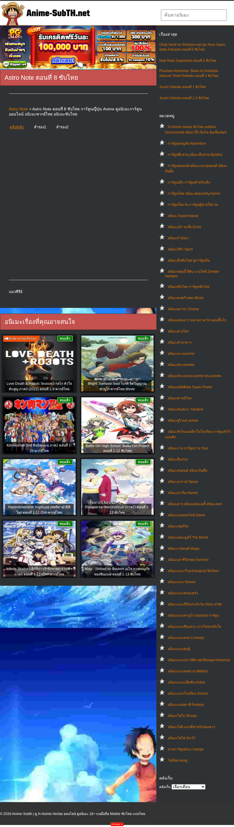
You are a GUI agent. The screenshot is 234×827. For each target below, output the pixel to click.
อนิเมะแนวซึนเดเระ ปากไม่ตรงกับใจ (194, 627)
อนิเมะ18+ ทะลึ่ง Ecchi (184, 227)
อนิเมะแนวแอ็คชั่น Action (186, 682)
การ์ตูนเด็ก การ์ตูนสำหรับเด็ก (189, 182)
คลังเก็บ (165, 787)
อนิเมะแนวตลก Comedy (186, 638)
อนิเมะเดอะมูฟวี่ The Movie (188, 537)
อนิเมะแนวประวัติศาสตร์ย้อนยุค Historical (199, 660)
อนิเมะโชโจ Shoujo (182, 716)
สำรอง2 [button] (62, 127)
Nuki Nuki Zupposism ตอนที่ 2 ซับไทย (187, 61)
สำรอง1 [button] (40, 127)
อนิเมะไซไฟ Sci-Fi (181, 738)
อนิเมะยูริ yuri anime (183, 421)
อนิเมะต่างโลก (178, 331)
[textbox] (194, 15)
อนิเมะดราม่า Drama (183, 309)
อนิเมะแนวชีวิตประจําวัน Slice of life (195, 604)
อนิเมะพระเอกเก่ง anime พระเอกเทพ (194, 376)
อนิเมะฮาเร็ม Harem (183, 493)
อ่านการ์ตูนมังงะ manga (185, 749)
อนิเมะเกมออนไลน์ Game (186, 515)
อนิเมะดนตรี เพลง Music (186, 298)
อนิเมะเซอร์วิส (178, 526)
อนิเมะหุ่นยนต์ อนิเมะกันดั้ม (187, 471)
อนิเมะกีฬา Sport (180, 249)
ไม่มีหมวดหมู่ (177, 760)
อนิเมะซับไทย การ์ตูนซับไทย (188, 287)
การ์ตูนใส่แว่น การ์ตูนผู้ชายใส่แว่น (193, 205)
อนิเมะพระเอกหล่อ (181, 365)
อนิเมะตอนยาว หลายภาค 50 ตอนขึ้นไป (197, 320)
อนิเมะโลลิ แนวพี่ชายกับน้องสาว (191, 727)
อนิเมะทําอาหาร (179, 342)
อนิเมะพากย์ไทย (179, 398)
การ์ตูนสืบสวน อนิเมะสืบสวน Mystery (195, 155)
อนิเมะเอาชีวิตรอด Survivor (188, 560)
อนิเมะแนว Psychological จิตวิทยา (194, 571)
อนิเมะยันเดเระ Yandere (185, 409)
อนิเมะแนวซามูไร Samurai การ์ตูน (193, 615)
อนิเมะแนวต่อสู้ (179, 649)
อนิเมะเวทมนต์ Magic (184, 549)
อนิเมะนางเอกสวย (181, 354)
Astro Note (18, 109)
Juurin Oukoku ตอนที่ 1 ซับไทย (182, 87)
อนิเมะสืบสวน (178, 459)
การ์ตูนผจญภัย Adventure (187, 144)
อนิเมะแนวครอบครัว (183, 593)
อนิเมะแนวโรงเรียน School (188, 694)
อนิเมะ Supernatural (183, 216)
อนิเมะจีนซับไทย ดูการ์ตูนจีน (189, 260)
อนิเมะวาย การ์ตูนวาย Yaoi (188, 448)
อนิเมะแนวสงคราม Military (188, 671)
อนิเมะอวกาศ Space (183, 482)
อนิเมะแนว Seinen (182, 582)
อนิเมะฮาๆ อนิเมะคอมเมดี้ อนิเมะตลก (195, 504)
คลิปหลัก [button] (17, 127)
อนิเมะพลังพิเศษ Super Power (190, 387)
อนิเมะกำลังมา (178, 238)
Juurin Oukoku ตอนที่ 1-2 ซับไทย (184, 98)
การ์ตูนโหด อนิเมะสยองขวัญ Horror (194, 194)
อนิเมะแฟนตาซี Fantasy (186, 705)
